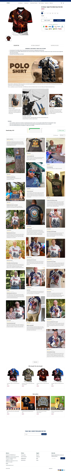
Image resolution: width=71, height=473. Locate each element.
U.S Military (20, 3)
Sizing (37, 460)
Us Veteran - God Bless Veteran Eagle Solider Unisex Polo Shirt (28, 384)
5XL (57, 13)
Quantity (42, 15)
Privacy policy (23, 454)
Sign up (63, 458)
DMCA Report (50, 468)
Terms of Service (24, 456)
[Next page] (65, 378)
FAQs (37, 458)
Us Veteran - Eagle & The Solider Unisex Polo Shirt (13, 384)
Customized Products (34, 3)
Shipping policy (23, 458)
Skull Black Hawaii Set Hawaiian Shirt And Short (27, 412)
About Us (51, 3)
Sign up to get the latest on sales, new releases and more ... (57, 455)
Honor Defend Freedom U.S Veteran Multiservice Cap (41, 412)
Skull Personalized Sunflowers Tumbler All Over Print (57, 412)
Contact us (38, 456)
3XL (52, 13)
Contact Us (46, 3)
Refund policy (23, 460)
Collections (26, 3)
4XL (55, 13)
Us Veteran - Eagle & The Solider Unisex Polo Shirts (43, 384)
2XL (50, 13)
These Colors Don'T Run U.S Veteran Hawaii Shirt (13, 412)
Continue (44, 434)
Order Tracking (41, 3)
